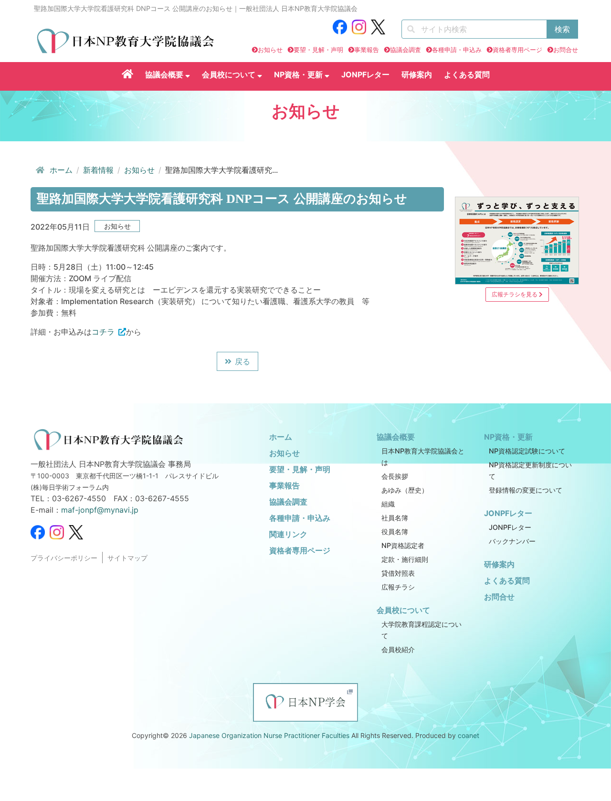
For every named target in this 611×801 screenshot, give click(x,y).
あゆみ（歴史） (404, 490)
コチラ (103, 332)
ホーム (61, 170)
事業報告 (366, 49)
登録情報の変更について (525, 490)
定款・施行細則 (404, 559)
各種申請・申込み (457, 49)
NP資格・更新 (299, 74)
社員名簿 (394, 518)
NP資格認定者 (402, 545)
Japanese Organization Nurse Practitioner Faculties (269, 735)
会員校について (229, 74)
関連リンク (288, 534)
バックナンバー (512, 541)
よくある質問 (467, 74)
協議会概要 (165, 74)
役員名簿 (394, 531)
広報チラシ (398, 587)
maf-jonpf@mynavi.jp (99, 510)
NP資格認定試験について (527, 451)
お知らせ (270, 49)
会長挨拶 (394, 476)
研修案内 (416, 74)
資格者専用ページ (517, 49)
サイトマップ (127, 558)
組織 (388, 504)
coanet (468, 735)
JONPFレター (365, 74)
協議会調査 (405, 49)
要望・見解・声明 (318, 49)
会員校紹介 (398, 649)
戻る (242, 361)
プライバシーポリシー (64, 558)
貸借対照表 (398, 573)
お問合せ (565, 49)
